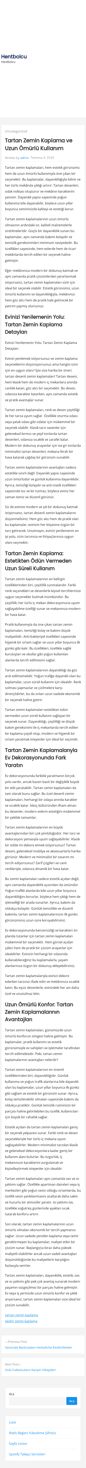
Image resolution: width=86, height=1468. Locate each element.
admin (24, 158)
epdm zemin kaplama (21, 1321)
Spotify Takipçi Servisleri (27, 1454)
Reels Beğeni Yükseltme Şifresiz (32, 1433)
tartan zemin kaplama (21, 1315)
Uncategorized (16, 131)
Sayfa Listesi (18, 1443)
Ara (11, 1394)
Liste (12, 1422)
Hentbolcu (14, 56)
